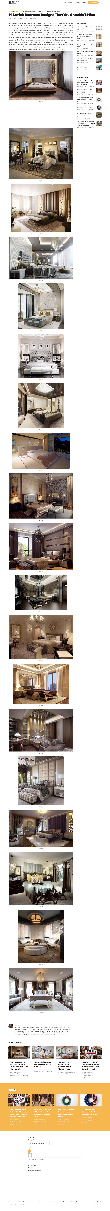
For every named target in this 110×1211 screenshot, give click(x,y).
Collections (18, 11)
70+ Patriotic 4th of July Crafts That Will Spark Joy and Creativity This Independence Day (86, 123)
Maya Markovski (16, 1072)
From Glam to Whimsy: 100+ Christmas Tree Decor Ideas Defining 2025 (84, 91)
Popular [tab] (19, 1089)
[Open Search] (100, 2)
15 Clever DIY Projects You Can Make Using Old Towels (85, 66)
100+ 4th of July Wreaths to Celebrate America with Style (85, 106)
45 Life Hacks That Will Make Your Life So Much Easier (86, 59)
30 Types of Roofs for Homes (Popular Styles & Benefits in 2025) (85, 36)
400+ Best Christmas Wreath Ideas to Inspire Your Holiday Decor (85, 99)
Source (41, 180)
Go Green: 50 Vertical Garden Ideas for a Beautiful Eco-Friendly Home (86, 115)
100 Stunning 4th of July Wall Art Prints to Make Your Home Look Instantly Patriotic (86, 82)
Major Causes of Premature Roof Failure (86, 52)
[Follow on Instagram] (97, 1201)
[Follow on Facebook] (94, 1201)
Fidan (37, 1070)
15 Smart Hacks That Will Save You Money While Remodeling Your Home (86, 44)
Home (10, 11)
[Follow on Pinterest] (100, 1201)
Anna (11, 18)
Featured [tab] (12, 1089)
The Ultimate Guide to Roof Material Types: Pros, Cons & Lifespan (85, 28)
